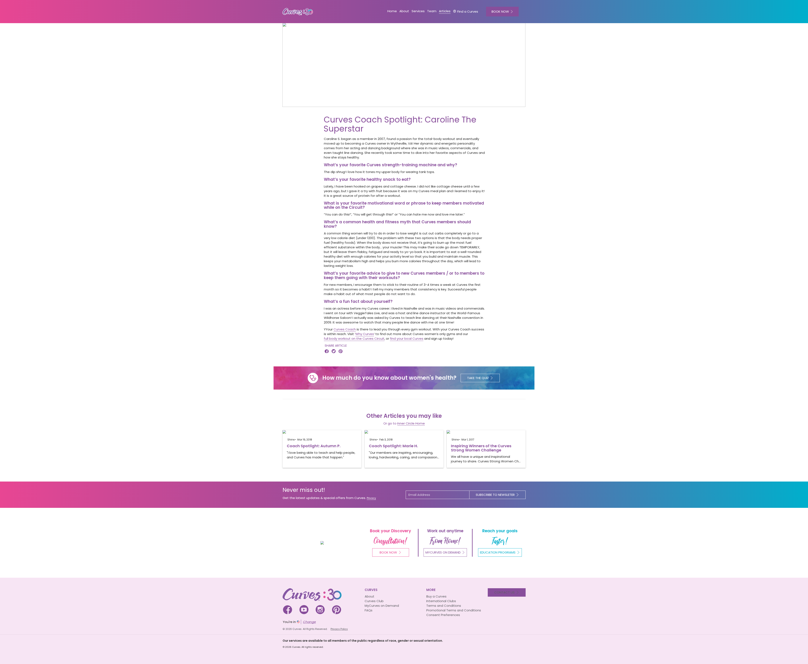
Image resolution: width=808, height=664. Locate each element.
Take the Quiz (478, 378)
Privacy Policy (339, 629)
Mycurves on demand (443, 552)
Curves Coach (345, 329)
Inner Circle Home (411, 423)
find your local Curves (406, 338)
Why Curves (364, 334)
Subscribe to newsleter (495, 494)
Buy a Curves (436, 596)
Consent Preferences (443, 615)
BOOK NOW (500, 11)
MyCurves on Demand (382, 605)
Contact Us (504, 592)
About (369, 596)
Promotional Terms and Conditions (453, 610)
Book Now (388, 552)
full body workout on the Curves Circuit (354, 338)
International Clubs (441, 601)
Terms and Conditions (443, 605)
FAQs (368, 610)
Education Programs (498, 552)
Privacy (371, 498)
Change (309, 622)
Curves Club (374, 601)
